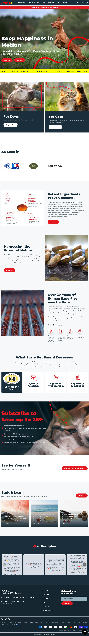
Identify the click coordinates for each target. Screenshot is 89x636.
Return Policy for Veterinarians (77, 622)
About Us (51, 2)
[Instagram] (9, 619)
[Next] (48, 67)
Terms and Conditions (8, 622)
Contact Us (65, 2)
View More (81, 495)
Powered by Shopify (60, 630)
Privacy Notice (22, 622)
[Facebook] (2, 619)
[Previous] (40, 67)
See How (55, 7)
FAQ (58, 2)
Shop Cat (20, 60)
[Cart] (86, 3)
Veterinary (31, 2)
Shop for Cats (55, 127)
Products (21, 2)
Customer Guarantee (58, 622)
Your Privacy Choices (8, 624)
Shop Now (53, 222)
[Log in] (81, 3)
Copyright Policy (34, 622)
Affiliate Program (48, 610)
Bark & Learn (41, 2)
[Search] (77, 3)
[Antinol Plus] (7, 2)
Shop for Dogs (10, 125)
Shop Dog (7, 60)
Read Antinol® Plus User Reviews (74, 468)
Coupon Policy (45, 622)
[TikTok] (6, 619)
